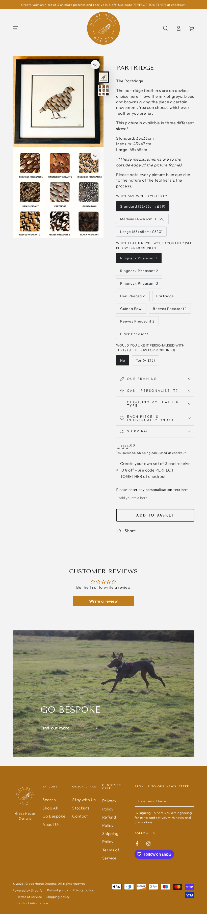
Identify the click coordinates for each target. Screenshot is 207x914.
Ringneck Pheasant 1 (139, 259)
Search (49, 799)
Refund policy (57, 890)
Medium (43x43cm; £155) (142, 220)
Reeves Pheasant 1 (170, 310)
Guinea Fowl (131, 310)
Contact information (32, 903)
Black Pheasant (134, 335)
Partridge (166, 297)
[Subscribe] (191, 800)
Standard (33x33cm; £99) (142, 207)
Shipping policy (58, 897)
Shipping (144, 453)
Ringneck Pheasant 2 (139, 272)
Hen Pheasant (133, 297)
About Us (51, 824)
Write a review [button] (103, 601)
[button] (165, 28)
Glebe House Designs (40, 883)
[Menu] (15, 28)
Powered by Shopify (28, 890)
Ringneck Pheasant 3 (139, 284)
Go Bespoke (53, 816)
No (124, 361)
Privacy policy (83, 890)
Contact (80, 816)
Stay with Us (84, 799)
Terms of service (29, 897)
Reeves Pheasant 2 (137, 322)
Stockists (80, 807)
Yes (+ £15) (146, 361)
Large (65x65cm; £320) (141, 233)
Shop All (50, 807)
